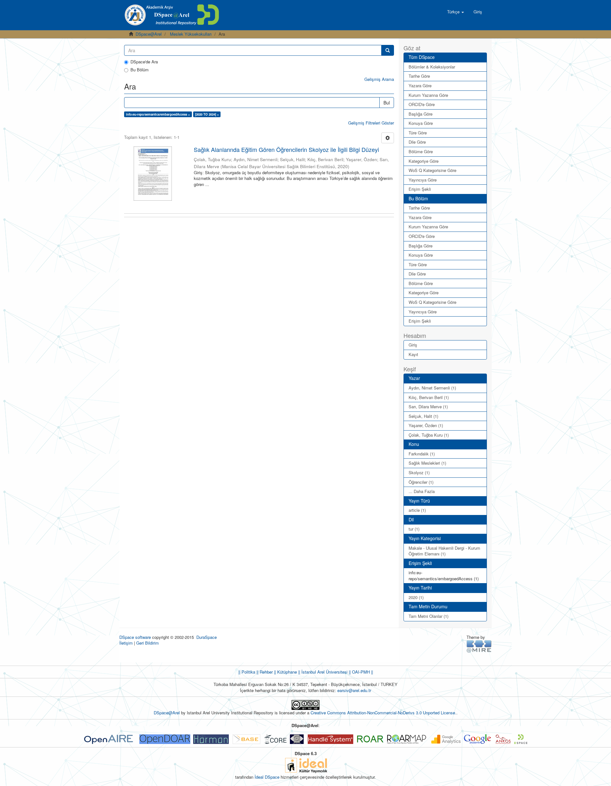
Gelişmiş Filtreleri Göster (371, 123)
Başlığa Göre (420, 114)
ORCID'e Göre (422, 104)
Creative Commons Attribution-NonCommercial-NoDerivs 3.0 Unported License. (383, 713)
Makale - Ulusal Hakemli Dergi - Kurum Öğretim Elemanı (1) (444, 551)
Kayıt (413, 354)
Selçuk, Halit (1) (423, 416)
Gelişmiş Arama (379, 79)
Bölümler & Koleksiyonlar (432, 67)
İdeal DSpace (267, 777)
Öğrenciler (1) (421, 482)
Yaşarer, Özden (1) (426, 425)
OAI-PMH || (362, 672)
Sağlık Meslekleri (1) (427, 463)
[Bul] (387, 50)
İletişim (126, 643)
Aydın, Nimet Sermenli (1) (432, 388)
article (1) (417, 510)
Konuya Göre (421, 123)
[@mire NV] (479, 646)
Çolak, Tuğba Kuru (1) (429, 435)
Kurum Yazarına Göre (428, 95)
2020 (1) (416, 597)
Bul (386, 102)
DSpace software (135, 637)
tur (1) (414, 529)
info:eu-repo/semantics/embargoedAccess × (158, 114)
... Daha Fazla (422, 491)
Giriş (413, 345)
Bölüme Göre (421, 151)
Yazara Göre (420, 85)
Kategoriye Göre (424, 161)
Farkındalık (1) (422, 454)
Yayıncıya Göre (423, 180)
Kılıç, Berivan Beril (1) (429, 397)
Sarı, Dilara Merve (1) (428, 407)
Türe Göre (418, 133)
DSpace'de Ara (144, 62)
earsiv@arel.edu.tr (354, 690)
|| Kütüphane (285, 672)
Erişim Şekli (420, 189)
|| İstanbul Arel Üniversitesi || (324, 672)
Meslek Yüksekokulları (191, 34)
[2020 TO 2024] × (207, 114)
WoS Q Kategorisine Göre (432, 170)
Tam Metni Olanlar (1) (428, 616)
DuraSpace (206, 637)
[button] (455, 12)
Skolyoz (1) (419, 472)
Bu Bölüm (139, 70)
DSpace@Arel (149, 34)
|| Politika (246, 672)
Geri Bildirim (147, 643)
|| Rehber (264, 672)
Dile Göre (417, 142)
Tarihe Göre (419, 76)
